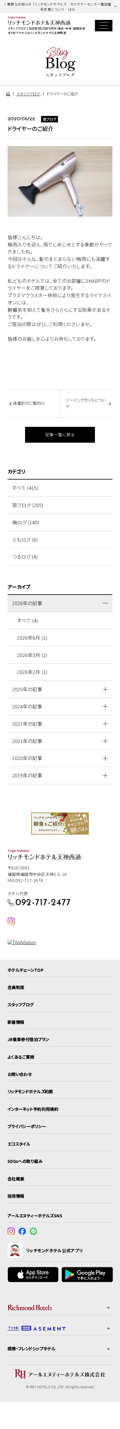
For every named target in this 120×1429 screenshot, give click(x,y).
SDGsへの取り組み (25, 1161)
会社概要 (16, 1179)
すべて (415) (25, 487)
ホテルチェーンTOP (25, 970)
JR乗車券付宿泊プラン (28, 1039)
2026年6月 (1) (32, 637)
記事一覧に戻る (60, 434)
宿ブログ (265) (27, 505)
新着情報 (16, 1022)
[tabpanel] (60, 823)
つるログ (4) (25, 556)
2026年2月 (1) (32, 671)
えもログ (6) (25, 539)
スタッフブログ (21, 1004)
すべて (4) (27, 620)
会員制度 (16, 987)
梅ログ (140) (25, 522)
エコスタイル (19, 1144)
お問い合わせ (20, 1074)
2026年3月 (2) (32, 654)
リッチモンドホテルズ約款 (30, 1091)
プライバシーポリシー (27, 1126)
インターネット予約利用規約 (33, 1109)
